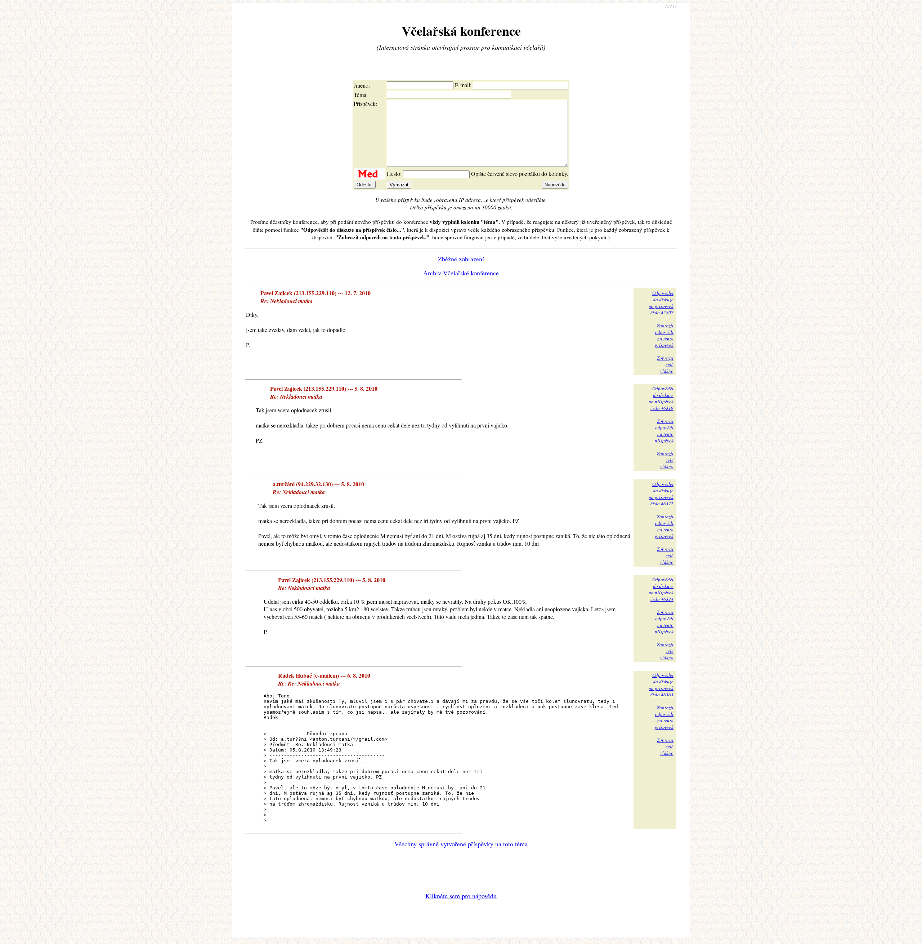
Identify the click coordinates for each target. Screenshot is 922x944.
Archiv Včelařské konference (461, 273)
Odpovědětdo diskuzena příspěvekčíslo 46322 (661, 494)
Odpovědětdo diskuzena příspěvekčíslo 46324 (661, 589)
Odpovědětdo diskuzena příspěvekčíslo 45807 (661, 303)
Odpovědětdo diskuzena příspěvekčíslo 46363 (661, 685)
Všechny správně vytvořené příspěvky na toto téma (461, 843)
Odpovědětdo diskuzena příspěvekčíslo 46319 (661, 398)
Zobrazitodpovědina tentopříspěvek (664, 335)
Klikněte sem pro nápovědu (461, 895)
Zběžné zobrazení (461, 258)
